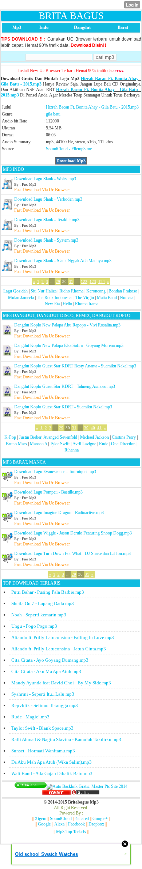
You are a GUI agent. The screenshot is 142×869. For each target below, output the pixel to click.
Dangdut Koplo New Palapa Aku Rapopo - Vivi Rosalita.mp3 (67, 325)
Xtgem (40, 818)
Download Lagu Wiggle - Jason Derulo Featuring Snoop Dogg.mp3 (73, 533)
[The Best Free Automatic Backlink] (56, 793)
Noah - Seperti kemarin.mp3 (38, 614)
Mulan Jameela (21, 297)
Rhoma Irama (86, 303)
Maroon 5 (38, 443)
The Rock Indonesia (54, 297)
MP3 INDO (13, 169)
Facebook (76, 824)
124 (101, 281)
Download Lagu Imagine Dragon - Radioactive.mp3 (59, 512)
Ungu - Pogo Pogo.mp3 (34, 626)
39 (86, 428)
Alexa (59, 824)
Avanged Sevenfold (60, 437)
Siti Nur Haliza (43, 291)
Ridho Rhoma (71, 291)
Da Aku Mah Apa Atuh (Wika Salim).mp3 (51, 762)
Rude (103, 443)
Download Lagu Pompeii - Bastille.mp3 (48, 492)
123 (93, 281)
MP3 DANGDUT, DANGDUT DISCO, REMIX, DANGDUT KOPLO (66, 315)
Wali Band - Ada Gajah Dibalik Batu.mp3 (51, 773)
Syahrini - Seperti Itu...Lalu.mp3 (42, 694)
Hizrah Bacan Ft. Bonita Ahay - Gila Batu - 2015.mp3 (92, 107)
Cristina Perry (124, 437)
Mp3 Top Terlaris (71, 831)
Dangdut (82, 27)
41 (99, 428)
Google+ (100, 818)
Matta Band (107, 297)
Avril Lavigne (84, 443)
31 (71, 281)
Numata (126, 297)
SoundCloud (57, 148)
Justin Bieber (30, 437)
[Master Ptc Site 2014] (87, 786)
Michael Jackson (94, 437)
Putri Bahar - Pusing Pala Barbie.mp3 (47, 592)
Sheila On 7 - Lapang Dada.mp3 (42, 603)
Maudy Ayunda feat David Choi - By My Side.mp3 (61, 682)
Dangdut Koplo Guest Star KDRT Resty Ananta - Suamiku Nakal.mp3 (75, 366)
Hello (67, 303)
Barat (123, 27)
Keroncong (96, 291)
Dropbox (96, 824)
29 (58, 281)
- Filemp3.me (80, 148)
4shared (82, 818)
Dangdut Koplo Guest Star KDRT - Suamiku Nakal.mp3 (63, 406)
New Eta (52, 303)
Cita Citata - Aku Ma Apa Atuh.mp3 (46, 671)
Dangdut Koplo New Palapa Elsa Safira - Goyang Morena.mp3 (68, 345)
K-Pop (10, 437)
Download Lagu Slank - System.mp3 (46, 240)
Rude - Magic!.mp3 (30, 716)
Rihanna (71, 450)
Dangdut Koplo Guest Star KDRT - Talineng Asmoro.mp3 (64, 386)
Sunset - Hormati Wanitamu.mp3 (43, 750)
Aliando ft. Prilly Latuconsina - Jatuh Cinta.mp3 (58, 648)
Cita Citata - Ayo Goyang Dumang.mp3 (49, 660)
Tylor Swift (60, 443)
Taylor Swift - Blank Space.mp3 (42, 728)
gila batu (53, 114)
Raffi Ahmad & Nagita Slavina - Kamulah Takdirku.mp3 (66, 739)
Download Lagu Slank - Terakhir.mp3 (46, 219)
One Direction (123, 443)
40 (93, 428)
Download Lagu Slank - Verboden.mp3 (48, 199)
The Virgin (84, 297)
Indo (43, 27)
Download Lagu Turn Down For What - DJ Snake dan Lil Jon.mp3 (72, 553)
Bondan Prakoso (123, 291)
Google (44, 824)
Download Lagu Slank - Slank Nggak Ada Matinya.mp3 (62, 260)
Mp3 (16, 27)
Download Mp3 (71, 160)
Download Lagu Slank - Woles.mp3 (45, 178)
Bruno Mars (16, 443)
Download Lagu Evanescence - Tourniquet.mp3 (55, 471)
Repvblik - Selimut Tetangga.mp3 (44, 705)
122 (84, 281)
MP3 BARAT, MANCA (24, 462)
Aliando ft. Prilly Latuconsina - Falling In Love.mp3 (62, 637)
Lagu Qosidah (15, 291)
